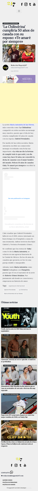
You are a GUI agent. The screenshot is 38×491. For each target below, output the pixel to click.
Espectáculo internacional (11, 23)
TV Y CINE (6, 308)
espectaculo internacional (17, 286)
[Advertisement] (19, 103)
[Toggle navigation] (19, 11)
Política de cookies (9, 484)
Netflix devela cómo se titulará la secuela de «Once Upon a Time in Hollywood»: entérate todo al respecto (19, 444)
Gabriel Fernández (10, 290)
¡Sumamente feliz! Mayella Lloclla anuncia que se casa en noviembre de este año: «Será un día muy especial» (18, 388)
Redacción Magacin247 (19, 65)
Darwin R (28, 488)
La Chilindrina (23, 290)
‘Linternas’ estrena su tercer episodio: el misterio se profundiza (18, 360)
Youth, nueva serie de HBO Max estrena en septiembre (16, 330)
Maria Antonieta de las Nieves (22, 125)
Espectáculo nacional (10, 365)
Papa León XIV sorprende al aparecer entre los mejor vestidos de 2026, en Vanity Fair (17, 416)
